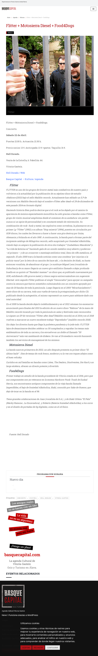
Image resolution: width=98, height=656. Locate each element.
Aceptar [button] (26, 648)
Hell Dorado (45, 498)
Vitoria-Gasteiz (61, 498)
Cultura (33, 498)
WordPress (32, 615)
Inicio (9, 17)
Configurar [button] (52, 648)
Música (22, 17)
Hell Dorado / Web (15, 172)
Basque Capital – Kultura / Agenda (24, 179)
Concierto (21, 498)
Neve (4, 615)
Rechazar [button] (38, 648)
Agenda (15, 17)
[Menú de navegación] (93, 9)
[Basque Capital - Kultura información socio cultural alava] (9, 8)
